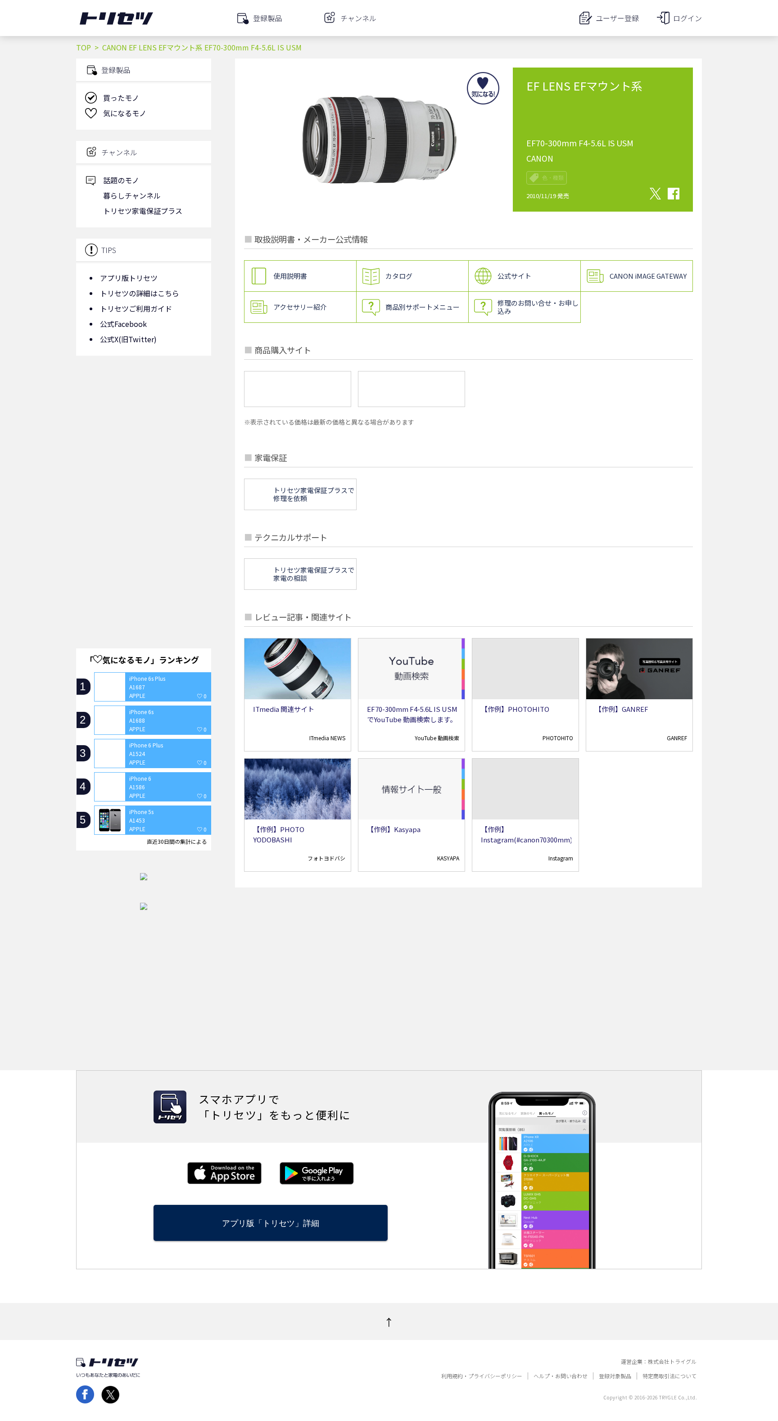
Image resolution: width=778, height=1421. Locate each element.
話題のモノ (121, 180)
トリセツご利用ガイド (136, 308)
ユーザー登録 (617, 18)
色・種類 (553, 178)
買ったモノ (121, 97)
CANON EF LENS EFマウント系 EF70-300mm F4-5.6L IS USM (202, 47)
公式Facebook (123, 323)
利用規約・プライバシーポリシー (481, 1376)
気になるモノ (124, 113)
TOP (83, 47)
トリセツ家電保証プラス (142, 210)
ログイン (687, 18)
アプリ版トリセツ (129, 277)
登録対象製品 (615, 1376)
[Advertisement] (143, 434)
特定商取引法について (669, 1376)
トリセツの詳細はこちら (139, 293)
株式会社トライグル (672, 1361)
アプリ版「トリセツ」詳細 (270, 1223)
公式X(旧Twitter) (128, 339)
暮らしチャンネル (132, 195)
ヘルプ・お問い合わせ (561, 1376)
